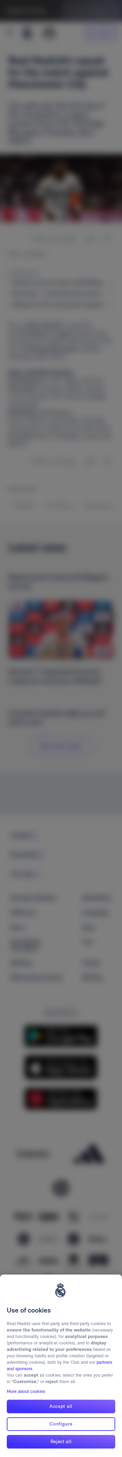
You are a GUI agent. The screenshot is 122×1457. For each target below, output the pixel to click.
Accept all (61, 1406)
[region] (61, 1366)
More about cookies (26, 1391)
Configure (60, 1423)
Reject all (61, 1441)
